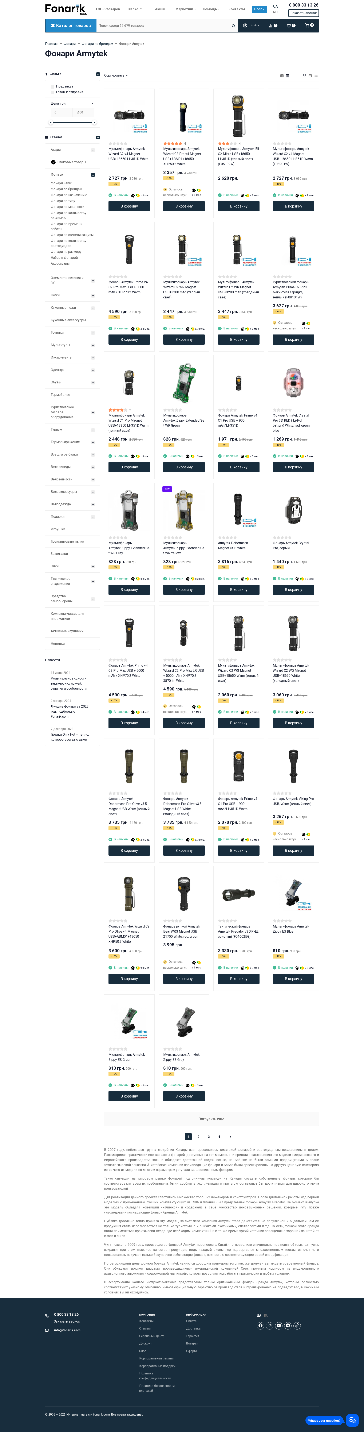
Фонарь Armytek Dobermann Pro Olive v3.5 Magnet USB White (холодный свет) (182, 806)
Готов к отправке (69, 92)
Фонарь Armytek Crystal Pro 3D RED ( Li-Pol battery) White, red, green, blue (291, 423)
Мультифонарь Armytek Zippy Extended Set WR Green (183, 420)
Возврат (192, 1343)
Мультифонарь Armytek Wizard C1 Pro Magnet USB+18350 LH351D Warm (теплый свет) (128, 423)
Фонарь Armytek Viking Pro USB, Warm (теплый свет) (293, 801)
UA (275, 6)
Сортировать (114, 75)
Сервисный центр (152, 1336)
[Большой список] (288, 75)
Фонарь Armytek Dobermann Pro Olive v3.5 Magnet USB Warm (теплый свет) (129, 806)
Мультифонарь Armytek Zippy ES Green (126, 1057)
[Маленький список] (282, 75)
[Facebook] (260, 1326)
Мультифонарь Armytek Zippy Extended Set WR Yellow (183, 548)
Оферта (191, 1351)
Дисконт (145, 1343)
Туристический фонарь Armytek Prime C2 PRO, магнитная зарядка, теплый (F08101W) (291, 289)
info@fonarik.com (67, 1330)
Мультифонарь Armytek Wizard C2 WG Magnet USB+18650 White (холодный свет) (291, 673)
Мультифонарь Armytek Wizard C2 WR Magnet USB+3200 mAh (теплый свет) (181, 289)
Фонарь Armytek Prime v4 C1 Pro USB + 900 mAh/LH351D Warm (237, 804)
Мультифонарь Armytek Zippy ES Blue (291, 928)
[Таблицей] (316, 75)
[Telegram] (288, 1326)
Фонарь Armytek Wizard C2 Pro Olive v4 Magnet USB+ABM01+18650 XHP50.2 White (129, 934)
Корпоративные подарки (157, 1366)
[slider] (50, 122)
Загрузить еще (211, 1119)
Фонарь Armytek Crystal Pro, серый (291, 545)
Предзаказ (64, 86)
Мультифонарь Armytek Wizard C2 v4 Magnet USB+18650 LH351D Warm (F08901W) (293, 156)
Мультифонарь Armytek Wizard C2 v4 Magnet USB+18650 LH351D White (128, 154)
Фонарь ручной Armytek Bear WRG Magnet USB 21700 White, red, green (181, 931)
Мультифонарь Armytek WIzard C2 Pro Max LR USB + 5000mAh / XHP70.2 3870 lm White (183, 673)
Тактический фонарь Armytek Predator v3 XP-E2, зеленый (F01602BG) (238, 931)
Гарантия (192, 1336)
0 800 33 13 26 (303, 5)
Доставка (193, 1328)
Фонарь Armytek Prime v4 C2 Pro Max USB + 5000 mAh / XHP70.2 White (128, 670)
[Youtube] (278, 1326)
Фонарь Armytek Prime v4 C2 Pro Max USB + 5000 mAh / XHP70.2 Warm (128, 287)
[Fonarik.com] (66, 9)
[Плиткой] (305, 75)
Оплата (191, 1321)
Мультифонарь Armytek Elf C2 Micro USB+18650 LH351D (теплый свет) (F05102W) (238, 156)
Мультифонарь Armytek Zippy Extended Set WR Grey (129, 548)
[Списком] (310, 75)
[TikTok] (297, 1326)
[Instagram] (269, 1326)
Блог (142, 1351)
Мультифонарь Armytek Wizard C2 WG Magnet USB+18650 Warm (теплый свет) (238, 673)
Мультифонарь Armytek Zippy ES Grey (181, 1057)
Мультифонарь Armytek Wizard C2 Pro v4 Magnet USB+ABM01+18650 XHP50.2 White (182, 156)
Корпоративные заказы (156, 1358)
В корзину (129, 206)
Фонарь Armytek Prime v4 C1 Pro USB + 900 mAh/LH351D (237, 420)
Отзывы (145, 1328)
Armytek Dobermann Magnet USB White (233, 545)
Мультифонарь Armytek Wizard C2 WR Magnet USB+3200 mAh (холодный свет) (238, 289)
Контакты (146, 1321)
